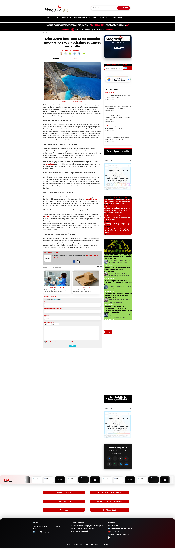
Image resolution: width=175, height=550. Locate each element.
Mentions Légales (64, 492)
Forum (108, 332)
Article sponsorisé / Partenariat (85, 17)
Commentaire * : (49, 322)
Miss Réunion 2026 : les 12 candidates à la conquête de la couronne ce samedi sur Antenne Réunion (117, 217)
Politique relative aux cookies (109, 501)
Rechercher (123, 8)
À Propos (64, 510)
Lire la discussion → (110, 99)
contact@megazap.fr (43, 532)
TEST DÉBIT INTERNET (116, 17)
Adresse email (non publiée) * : (53, 308)
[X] (120, 458)
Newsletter (66, 17)
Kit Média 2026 (109, 510)
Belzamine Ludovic (51, 253)
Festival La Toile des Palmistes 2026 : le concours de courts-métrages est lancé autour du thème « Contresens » (117, 201)
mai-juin (47, 216)
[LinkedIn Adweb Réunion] (109, 537)
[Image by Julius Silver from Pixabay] (72, 62)
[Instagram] (115, 458)
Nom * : (46, 302)
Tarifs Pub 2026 (64, 501)
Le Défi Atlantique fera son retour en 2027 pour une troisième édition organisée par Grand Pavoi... (119, 262)
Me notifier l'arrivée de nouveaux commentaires (60, 342)
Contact (103, 17)
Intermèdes (49, 164)
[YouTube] (126, 458)
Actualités (55, 17)
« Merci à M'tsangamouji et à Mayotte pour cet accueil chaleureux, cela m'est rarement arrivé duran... (120, 275)
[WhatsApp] (115, 464)
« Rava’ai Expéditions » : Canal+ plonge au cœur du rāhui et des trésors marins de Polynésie (117, 230)
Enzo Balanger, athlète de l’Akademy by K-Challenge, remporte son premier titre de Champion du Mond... (120, 315)
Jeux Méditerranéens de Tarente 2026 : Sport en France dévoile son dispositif (117, 224)
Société (51, 32)
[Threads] (109, 464)
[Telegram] (120, 464)
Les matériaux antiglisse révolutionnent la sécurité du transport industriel (86, 290)
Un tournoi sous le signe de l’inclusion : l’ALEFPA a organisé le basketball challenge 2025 (118, 295)
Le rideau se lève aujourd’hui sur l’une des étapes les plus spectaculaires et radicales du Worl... (120, 288)
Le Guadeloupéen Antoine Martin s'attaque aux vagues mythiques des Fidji (118, 282)
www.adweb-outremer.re (119, 534)
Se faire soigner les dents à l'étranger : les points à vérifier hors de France (57, 290)
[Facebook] (109, 458)
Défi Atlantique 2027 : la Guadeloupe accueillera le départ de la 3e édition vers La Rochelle (117, 257)
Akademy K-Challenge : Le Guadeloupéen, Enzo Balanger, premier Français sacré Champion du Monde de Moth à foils (118, 309)
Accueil (47, 17)
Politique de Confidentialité (109, 492)
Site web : (47, 315)
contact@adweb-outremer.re (121, 529)
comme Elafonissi (91, 199)
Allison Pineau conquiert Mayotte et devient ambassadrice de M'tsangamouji (117, 269)
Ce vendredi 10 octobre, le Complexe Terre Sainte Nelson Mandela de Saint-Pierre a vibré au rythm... (120, 300)
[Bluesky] (126, 464)
